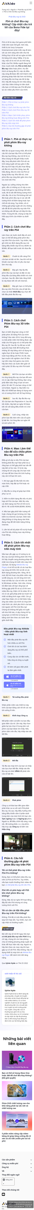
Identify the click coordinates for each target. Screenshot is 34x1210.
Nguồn (13, 10)
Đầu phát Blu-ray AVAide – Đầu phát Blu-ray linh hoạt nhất (16, 631)
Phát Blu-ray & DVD (25, 10)
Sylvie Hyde (10, 963)
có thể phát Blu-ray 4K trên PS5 (17, 885)
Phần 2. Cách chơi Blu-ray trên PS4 (15, 107)
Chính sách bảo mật (19, 1206)
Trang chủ (5, 10)
